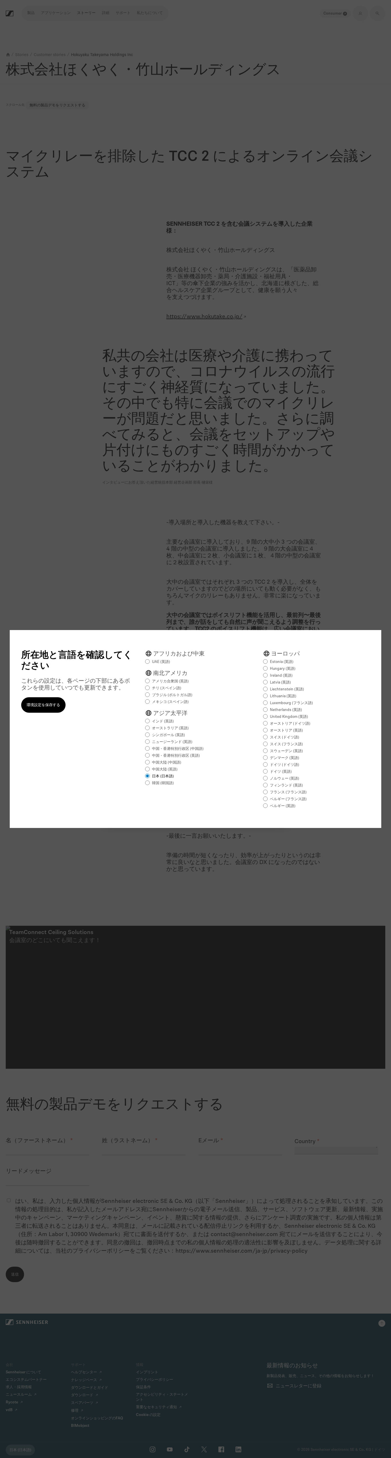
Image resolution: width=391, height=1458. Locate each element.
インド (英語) (163, 721)
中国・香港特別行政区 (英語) (176, 756)
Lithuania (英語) (283, 696)
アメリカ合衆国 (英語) (170, 681)
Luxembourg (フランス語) (291, 703)
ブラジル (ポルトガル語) (172, 695)
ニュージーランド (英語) (172, 742)
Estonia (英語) (281, 662)
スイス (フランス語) (286, 744)
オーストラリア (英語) (170, 728)
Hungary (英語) (282, 669)
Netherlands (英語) (286, 710)
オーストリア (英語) (286, 730)
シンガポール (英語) (168, 735)
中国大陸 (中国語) (166, 762)
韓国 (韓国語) (163, 783)
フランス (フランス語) (288, 792)
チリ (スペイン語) (166, 688)
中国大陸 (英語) (164, 769)
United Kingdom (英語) (289, 717)
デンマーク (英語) (284, 758)
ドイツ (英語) (281, 772)
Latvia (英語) (280, 682)
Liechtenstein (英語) (287, 689)
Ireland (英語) (281, 676)
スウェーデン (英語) (286, 751)
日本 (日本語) (163, 776)
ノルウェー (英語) (284, 778)
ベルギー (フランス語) (288, 799)
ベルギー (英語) (282, 806)
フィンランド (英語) (286, 785)
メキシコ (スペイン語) (170, 702)
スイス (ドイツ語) (284, 737)
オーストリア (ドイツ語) (290, 724)
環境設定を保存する (43, 705)
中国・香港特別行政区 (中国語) (178, 749)
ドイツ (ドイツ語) (284, 765)
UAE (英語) (161, 662)
